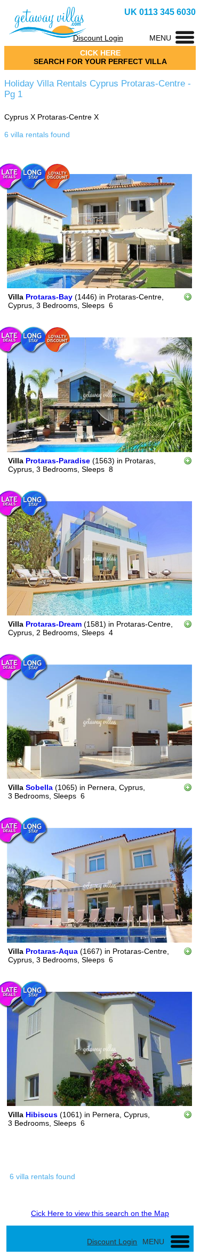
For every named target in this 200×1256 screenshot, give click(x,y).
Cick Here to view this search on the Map (100, 1213)
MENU (160, 38)
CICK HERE (100, 53)
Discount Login (98, 38)
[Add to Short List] (187, 298)
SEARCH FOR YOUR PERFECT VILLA (100, 61)
